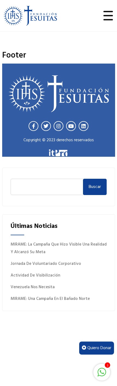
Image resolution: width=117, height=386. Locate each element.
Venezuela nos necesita (33, 287)
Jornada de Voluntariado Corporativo (46, 264)
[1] (101, 372)
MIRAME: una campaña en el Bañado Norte (50, 299)
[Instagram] (58, 126)
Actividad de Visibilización (35, 275)
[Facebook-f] (33, 126)
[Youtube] (71, 126)
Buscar (95, 186)
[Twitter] (46, 126)
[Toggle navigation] (108, 15)
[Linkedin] (83, 126)
